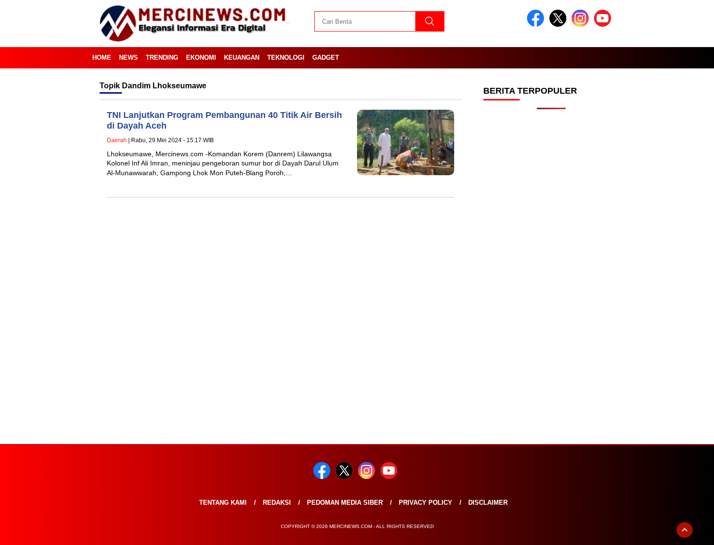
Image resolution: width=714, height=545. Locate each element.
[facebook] (537, 24)
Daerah (117, 140)
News (128, 57)
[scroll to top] (684, 530)
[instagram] (582, 24)
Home (101, 57)
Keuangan (241, 57)
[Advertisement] (551, 271)
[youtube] (604, 24)
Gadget (325, 57)
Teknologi (286, 57)
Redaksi (277, 502)
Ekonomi (201, 57)
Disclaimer (488, 502)
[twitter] (559, 24)
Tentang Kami (223, 502)
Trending (162, 57)
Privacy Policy (425, 502)
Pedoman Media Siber (345, 502)
